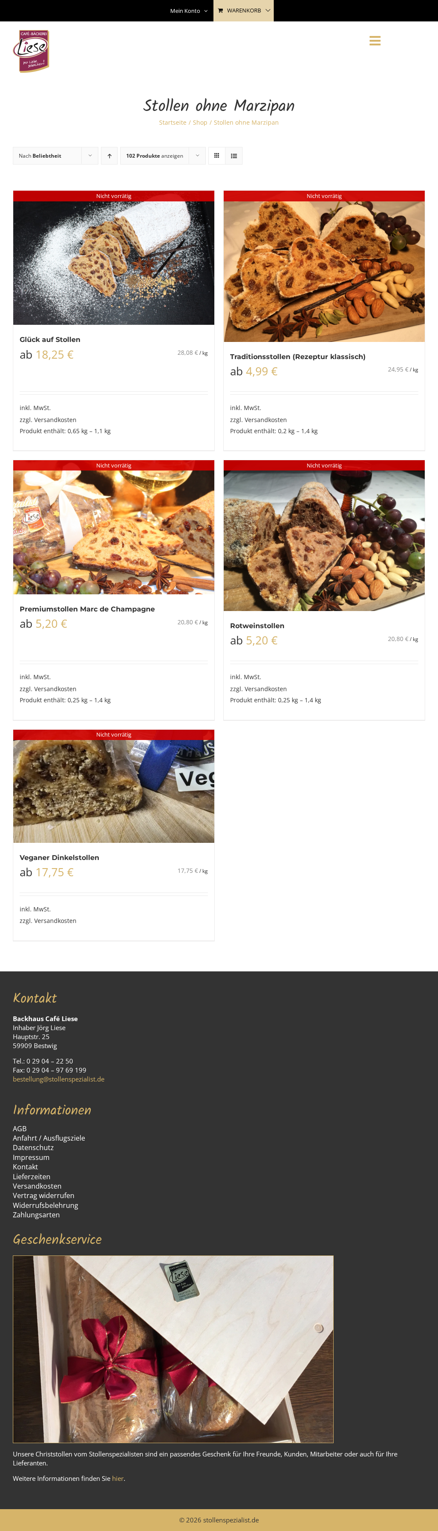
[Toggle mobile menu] (376, 40)
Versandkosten (55, 420)
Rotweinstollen (257, 626)
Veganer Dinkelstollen (59, 858)
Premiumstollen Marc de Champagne (87, 609)
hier (118, 1478)
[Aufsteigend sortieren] (109, 156)
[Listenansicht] (233, 155)
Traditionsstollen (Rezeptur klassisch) (298, 357)
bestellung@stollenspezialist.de (58, 1079)
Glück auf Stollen (50, 340)
